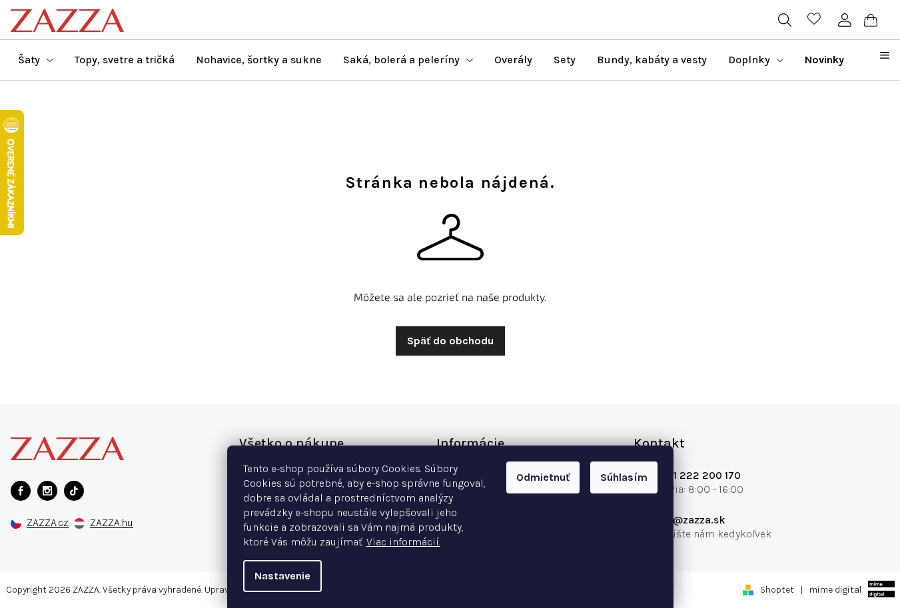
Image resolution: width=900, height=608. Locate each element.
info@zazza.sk (689, 519)
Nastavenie (282, 575)
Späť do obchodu (450, 340)
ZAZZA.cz (48, 523)
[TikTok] (74, 491)
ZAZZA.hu (111, 523)
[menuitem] (35, 60)
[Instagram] (47, 491)
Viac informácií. (403, 541)
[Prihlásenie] (844, 20)
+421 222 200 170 (697, 475)
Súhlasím (624, 477)
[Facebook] (21, 491)
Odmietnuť (543, 477)
